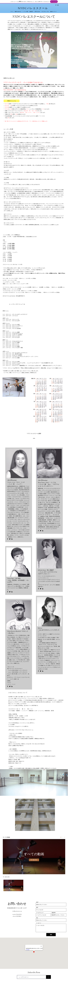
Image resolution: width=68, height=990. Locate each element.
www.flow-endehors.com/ (43, 578)
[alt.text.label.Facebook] (56, 5)
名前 (37, 902)
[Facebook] (7, 539)
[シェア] (61, 837)
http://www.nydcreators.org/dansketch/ (48, 528)
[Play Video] (13, 885)
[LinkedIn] (12, 539)
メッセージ (38, 923)
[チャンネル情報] (64, 837)
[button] (34, 50)
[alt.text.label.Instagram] (58, 5)
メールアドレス (39, 912)
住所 (37, 907)
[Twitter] (10, 539)
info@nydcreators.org (21, 89)
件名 (37, 917)
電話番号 (54, 912)
